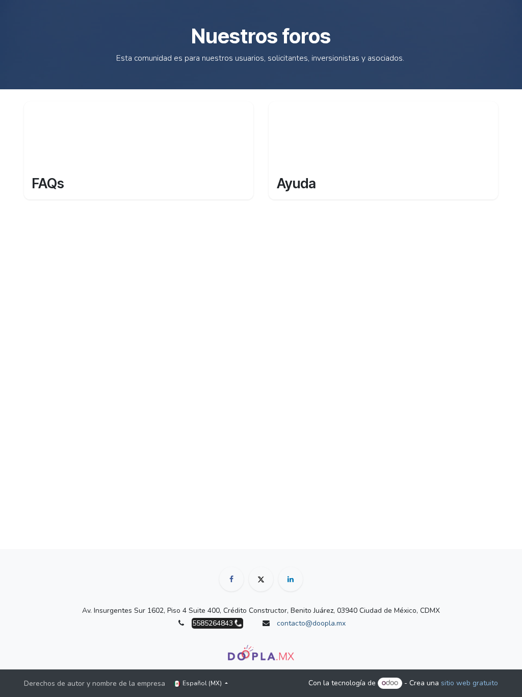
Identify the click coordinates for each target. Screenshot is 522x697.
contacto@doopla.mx (311, 623)
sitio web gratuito (469, 683)
